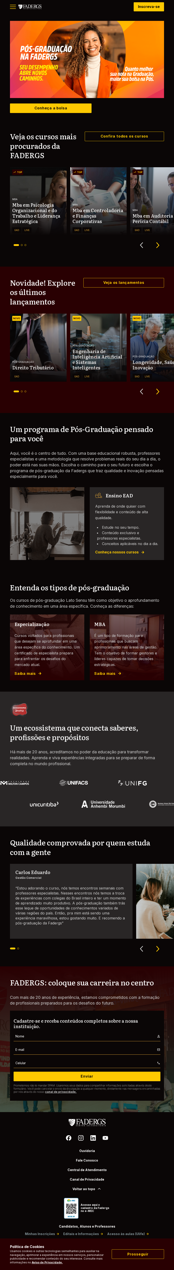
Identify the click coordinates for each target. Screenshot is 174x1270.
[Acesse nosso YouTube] (105, 1138)
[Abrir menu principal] (13, 7)
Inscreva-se (149, 6)
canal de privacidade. (61, 1091)
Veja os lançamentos (123, 282)
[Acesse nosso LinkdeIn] (93, 1138)
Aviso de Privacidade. (47, 1262)
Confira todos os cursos (124, 136)
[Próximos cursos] (157, 245)
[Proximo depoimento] (157, 948)
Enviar (87, 1076)
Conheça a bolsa (50, 108)
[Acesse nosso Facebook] (68, 1138)
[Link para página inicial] (29, 7)
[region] (87, 59)
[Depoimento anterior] (141, 948)
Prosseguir (138, 1254)
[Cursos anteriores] (141, 245)
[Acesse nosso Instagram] (81, 1138)
